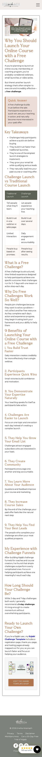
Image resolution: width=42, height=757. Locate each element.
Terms (20, 733)
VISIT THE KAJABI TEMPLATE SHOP (21, 682)
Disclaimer (30, 733)
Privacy (10, 733)
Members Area (12, 736)
